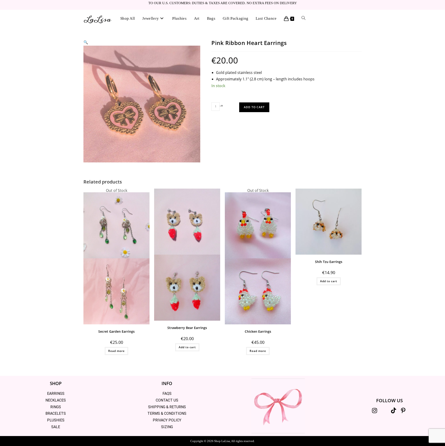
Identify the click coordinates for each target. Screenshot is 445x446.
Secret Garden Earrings (116, 331)
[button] (85, 42)
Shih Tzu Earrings (328, 261)
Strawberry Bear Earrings (187, 328)
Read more (116, 351)
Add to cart (254, 107)
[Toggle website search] (303, 18)
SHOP (56, 383)
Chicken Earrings (258, 331)
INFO (167, 383)
